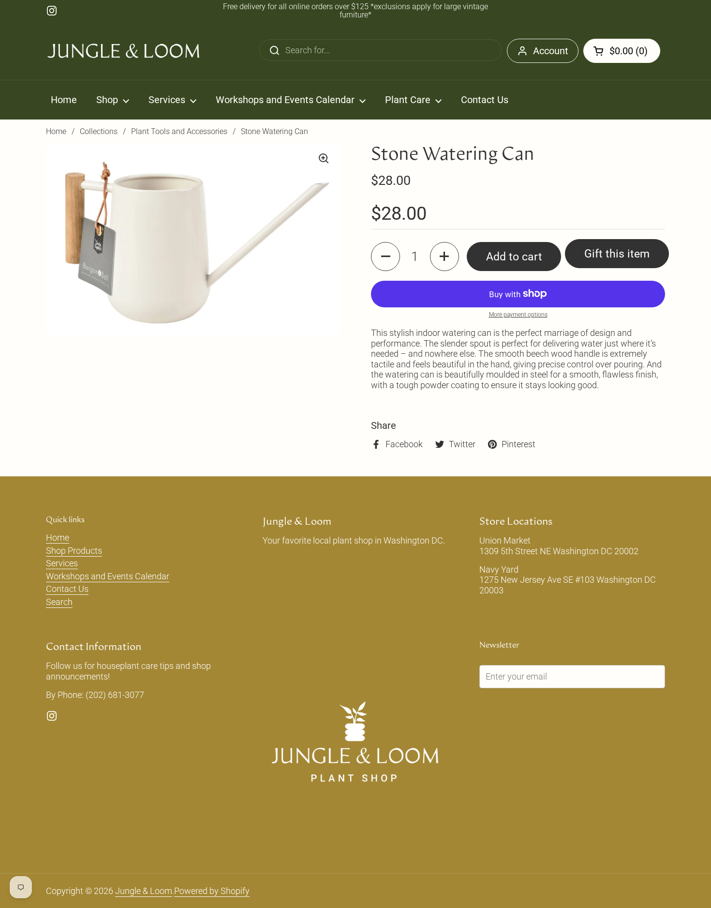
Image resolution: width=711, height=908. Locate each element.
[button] (621, 51)
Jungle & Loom (143, 891)
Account (550, 51)
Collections (99, 131)
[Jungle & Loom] (123, 50)
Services (62, 563)
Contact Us (67, 589)
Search (59, 602)
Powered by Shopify (212, 891)
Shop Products (74, 550)
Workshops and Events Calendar (107, 576)
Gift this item (617, 253)
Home (56, 131)
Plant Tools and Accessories (179, 131)
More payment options (518, 314)
